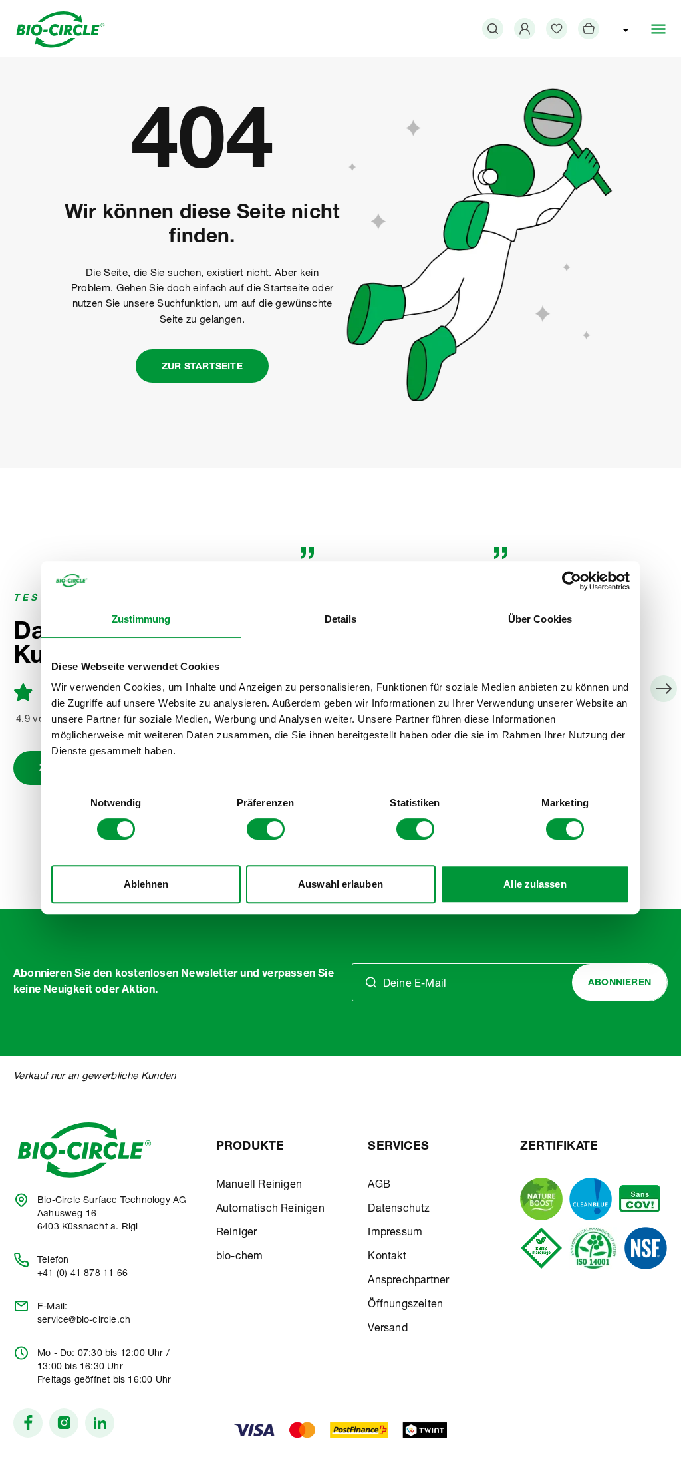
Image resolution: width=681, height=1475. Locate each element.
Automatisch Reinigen (270, 1209)
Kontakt (387, 1257)
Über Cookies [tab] (540, 619)
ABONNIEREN (619, 983)
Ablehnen (146, 884)
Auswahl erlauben (340, 884)
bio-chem (239, 1257)
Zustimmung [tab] (141, 619)
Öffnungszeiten (405, 1305)
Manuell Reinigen (259, 1185)
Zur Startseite (202, 367)
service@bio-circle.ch (83, 1320)
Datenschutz (399, 1209)
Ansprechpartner (408, 1281)
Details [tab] (341, 619)
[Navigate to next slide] (663, 688)
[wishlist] (556, 28)
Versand (387, 1329)
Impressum (395, 1233)
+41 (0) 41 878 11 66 (82, 1274)
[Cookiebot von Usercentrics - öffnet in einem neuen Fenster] (571, 581)
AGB (379, 1185)
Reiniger (236, 1233)
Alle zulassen (534, 884)
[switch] (266, 829)
